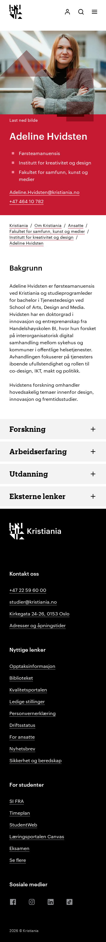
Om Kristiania (48, 225)
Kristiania (18, 225)
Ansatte (75, 225)
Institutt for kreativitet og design (41, 237)
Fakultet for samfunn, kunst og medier (47, 231)
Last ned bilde (23, 120)
